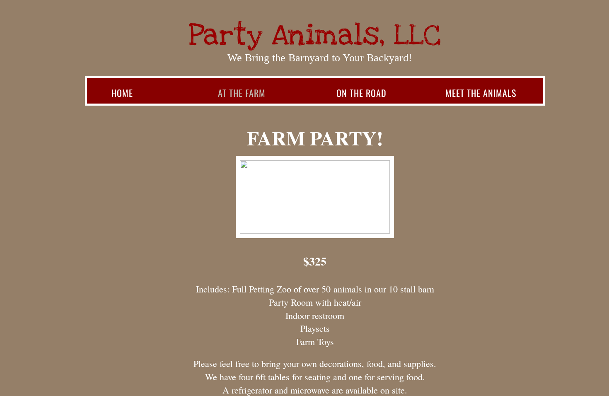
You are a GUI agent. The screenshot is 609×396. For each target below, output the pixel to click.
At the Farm (242, 92)
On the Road (361, 92)
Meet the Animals (480, 92)
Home (122, 92)
